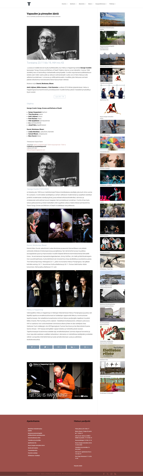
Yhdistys (112, 4)
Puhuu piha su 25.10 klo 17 (82, 428)
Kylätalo (72, 4)
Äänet (90, 4)
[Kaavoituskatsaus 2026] (112, 58)
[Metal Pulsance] (112, 227)
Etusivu (64, 4)
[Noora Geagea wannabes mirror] (112, 108)
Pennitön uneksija (105, 168)
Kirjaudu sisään (78, 465)
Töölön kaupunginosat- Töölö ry (56, 144)
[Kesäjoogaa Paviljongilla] (112, 385)
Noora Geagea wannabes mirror (36, 445)
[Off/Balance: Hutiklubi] (112, 177)
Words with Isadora (105, 135)
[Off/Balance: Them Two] (112, 261)
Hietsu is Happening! (31, 16)
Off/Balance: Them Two (106, 269)
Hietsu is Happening (39, 144)
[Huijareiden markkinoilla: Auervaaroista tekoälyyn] (112, 333)
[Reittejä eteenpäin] (112, 244)
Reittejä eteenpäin (105, 252)
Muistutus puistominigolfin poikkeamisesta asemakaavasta (107, 48)
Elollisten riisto (104, 359)
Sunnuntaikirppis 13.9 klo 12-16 (83, 440)
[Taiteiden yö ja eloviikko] (112, 75)
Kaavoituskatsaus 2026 (106, 66)
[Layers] (112, 194)
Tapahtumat (57, 16)
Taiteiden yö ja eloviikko (106, 83)
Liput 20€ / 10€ (59, 96)
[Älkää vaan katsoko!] (112, 368)
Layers (102, 202)
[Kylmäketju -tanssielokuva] (112, 211)
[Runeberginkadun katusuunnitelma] (112, 314)
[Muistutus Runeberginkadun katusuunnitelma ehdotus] (112, 296)
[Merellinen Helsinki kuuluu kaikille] (112, 19)
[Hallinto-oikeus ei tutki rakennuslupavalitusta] (112, 278)
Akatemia (82, 4)
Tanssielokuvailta (104, 152)
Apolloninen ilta (104, 100)
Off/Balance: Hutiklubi (106, 185)
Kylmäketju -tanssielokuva (107, 218)
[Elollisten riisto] (112, 351)
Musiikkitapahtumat (40, 16)
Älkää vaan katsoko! (105, 376)
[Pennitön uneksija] (112, 160)
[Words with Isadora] (112, 127)
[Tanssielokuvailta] (112, 144)
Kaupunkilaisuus (101, 4)
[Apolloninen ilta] (112, 92)
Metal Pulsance (104, 235)
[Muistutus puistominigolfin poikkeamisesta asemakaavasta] (112, 38)
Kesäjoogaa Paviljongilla (106, 393)
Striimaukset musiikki (50, 16)
